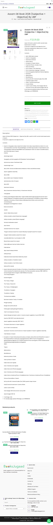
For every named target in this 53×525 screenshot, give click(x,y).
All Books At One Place (33, 486)
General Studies (33, 115)
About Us (30, 470)
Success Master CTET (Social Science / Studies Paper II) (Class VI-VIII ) (14, 432)
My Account (30, 468)
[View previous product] (47, 28)
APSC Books (42, 110)
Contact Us (30, 481)
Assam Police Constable (38, 111)
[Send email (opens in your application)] (52, 3)
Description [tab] (16, 129)
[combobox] (14, 509)
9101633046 (35, 91)
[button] (52, 1)
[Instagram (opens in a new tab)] (49, 3)
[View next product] (49, 28)
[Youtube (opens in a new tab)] (51, 3)
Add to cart (37, 103)
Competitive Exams (34, 110)
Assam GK (32, 118)
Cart (29, 473)
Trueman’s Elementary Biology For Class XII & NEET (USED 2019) (14, 446)
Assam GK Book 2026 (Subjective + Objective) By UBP (29, 19)
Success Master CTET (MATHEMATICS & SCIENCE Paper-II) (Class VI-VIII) (39, 414)
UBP (36, 118)
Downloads (30, 478)
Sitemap (30, 484)
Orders (29, 476)
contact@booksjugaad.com (38, 511)
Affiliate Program (32, 489)
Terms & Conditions (32, 492)
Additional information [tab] (27, 129)
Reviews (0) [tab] (37, 129)
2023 (28, 118)
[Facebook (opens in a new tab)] (47, 3)
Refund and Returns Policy (34, 494)
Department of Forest (37, 113)
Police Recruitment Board (42, 115)
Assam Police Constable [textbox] (14, 508)
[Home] (12, 19)
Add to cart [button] (14, 439)
